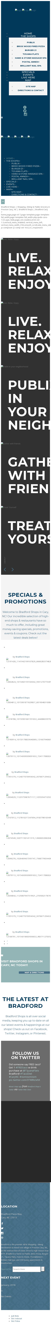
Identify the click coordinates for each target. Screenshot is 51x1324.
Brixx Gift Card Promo (25, 708)
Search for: (6, 1269)
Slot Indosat (16, 1318)
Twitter (10, 1033)
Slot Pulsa (15, 1321)
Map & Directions (34, 972)
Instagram (22, 1033)
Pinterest (39, 1033)
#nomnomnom (27, 1076)
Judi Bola (15, 1316)
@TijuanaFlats (31, 1070)
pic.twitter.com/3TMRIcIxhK (24, 1079)
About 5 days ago (15, 1086)
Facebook (40, 1029)
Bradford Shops (23, 656)
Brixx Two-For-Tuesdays (26, 745)
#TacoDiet (26, 1073)
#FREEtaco (22, 1067)
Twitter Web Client (24, 1089)
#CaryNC (14, 1076)
